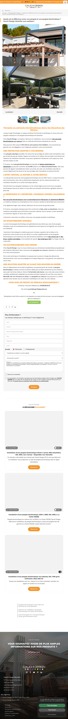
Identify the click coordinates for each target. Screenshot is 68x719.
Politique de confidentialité (12, 713)
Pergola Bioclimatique (14, 13)
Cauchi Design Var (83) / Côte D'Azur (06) (15, 697)
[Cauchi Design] (34, 6)
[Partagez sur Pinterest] (12, 307)
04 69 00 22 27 (9, 687)
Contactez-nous (34, 652)
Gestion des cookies (10, 715)
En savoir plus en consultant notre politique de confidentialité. (31, 381)
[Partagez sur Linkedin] (15, 307)
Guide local (8, 707)
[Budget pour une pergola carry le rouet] (45, 119)
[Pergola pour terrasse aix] (23, 119)
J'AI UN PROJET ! (34, 302)
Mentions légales (9, 711)
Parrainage (7, 705)
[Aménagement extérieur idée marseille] (34, 45)
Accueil (4, 13)
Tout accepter (52, 705)
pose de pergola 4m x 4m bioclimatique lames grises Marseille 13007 (32, 615)
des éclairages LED (44, 239)
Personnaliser (52, 714)
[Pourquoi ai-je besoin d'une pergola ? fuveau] (34, 119)
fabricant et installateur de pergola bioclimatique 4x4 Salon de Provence (31, 610)
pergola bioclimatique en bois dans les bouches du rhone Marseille (31, 605)
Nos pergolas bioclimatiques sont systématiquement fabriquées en (33, 200)
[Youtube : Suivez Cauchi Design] (34, 672)
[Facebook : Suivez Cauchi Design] (30, 672)
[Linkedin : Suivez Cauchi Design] (41, 672)
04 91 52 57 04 (9, 690)
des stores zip (53, 237)
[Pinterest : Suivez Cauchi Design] (37, 672)
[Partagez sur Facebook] (6, 307)
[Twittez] (9, 307)
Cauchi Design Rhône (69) (10, 700)
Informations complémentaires (12, 709)
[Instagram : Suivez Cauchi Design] (27, 672)
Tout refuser (52, 710)
